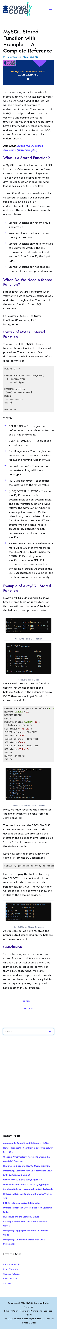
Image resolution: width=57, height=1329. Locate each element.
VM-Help (7, 1283)
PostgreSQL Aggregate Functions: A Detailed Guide (25, 1232)
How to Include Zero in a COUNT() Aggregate (26, 1184)
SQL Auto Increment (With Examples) (21, 1203)
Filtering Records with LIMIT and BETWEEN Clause (25, 1223)
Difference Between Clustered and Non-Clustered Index (27, 1209)
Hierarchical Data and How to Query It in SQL (26, 1166)
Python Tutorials (11, 1264)
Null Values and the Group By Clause (21, 1216)
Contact (48, 1311)
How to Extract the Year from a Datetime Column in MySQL (28, 1150)
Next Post (29, 1008)
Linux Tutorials (10, 1269)
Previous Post (28, 1001)
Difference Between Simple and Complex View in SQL (27, 1196)
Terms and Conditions (31, 1311)
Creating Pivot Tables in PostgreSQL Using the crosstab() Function (26, 1159)
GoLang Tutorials (11, 1274)
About (29, 1314)
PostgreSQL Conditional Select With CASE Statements (24, 1241)
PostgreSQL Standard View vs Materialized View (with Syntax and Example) (27, 1172)
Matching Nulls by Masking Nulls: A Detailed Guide (28, 1189)
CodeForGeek (10, 1278)
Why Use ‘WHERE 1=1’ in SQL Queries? (22, 1179)
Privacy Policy (11, 1311)
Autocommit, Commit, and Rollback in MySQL (26, 1143)
